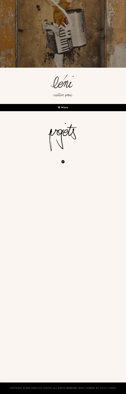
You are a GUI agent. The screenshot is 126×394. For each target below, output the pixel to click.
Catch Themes (108, 388)
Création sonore (63, 96)
